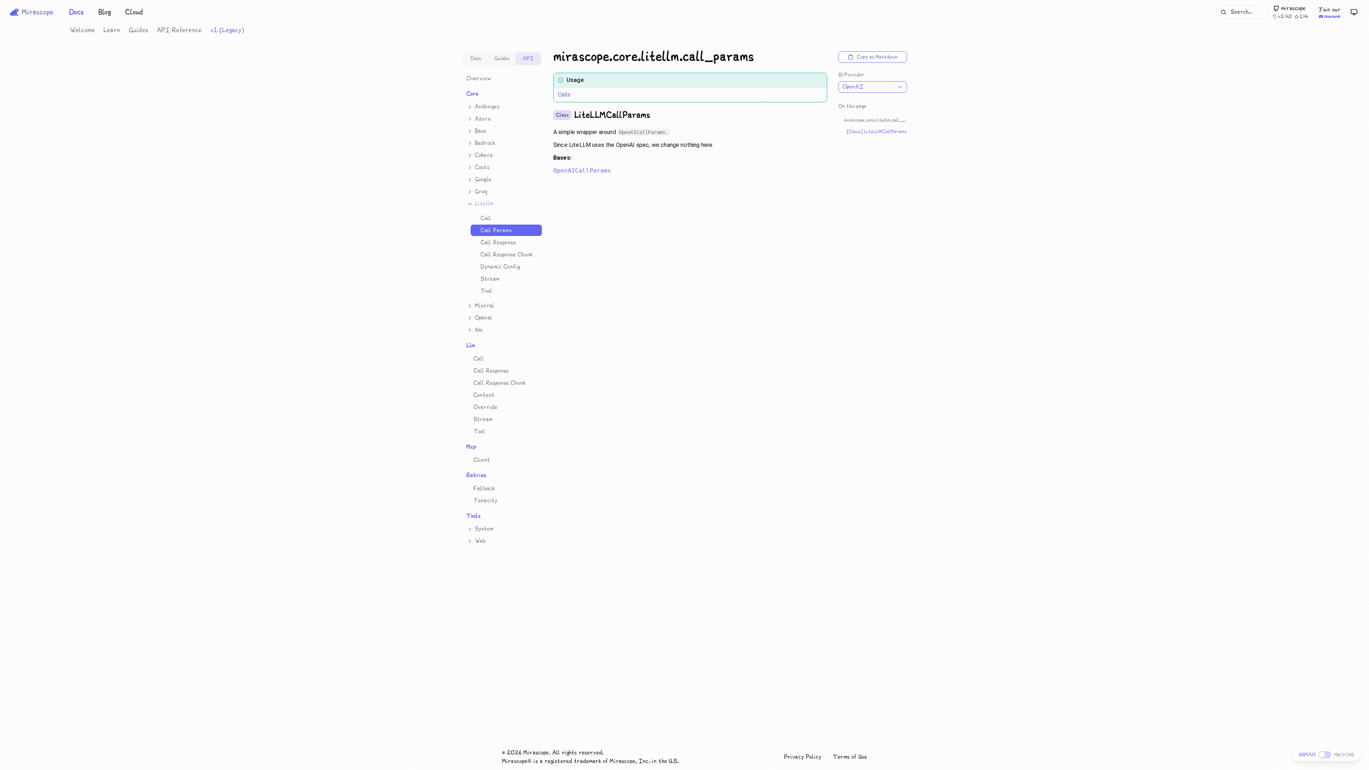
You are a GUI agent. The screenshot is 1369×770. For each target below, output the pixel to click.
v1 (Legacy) (227, 30)
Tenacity (485, 500)
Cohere (484, 155)
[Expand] (469, 107)
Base (481, 131)
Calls (564, 94)
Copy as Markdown (877, 57)
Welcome (82, 30)
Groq (481, 192)
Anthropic (487, 107)
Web (480, 541)
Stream (490, 278)
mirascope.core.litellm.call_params (875, 120)
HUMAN (1307, 755)
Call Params (496, 230)
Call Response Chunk (507, 254)
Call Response (498, 242)
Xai (479, 330)
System (484, 529)
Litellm (484, 204)
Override (485, 407)
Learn (111, 30)
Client (481, 459)
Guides (138, 30)
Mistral (484, 306)
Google (483, 179)
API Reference (179, 30)
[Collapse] (469, 203)
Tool (486, 290)
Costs (482, 167)
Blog (104, 12)
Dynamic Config (500, 266)
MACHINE (1344, 755)
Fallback (484, 488)
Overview (478, 78)
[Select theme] (1354, 12)
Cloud (134, 12)
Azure (483, 119)
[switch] (1324, 754)
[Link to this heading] (760, 57)
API (528, 58)
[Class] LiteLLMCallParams (877, 131)
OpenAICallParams (582, 170)
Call (486, 218)
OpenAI (852, 87)
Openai (483, 318)
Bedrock (485, 143)
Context (483, 394)
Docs (76, 12)
